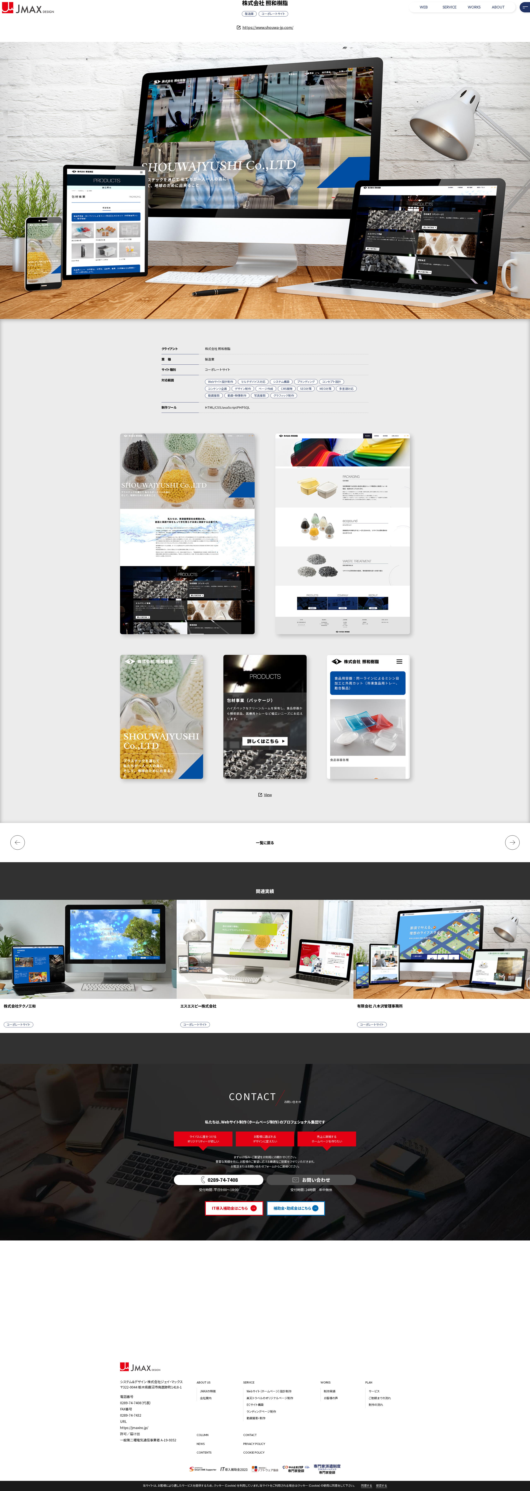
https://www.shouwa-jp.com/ (267, 27)
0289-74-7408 (130, 1402)
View (268, 794)
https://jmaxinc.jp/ (134, 1427)
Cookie (230, 1485)
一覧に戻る (265, 842)
